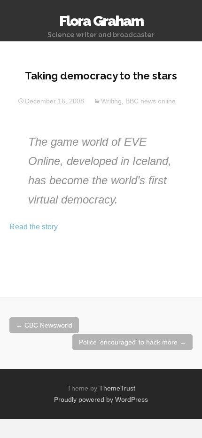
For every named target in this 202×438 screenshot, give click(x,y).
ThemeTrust (117, 388)
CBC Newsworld (44, 325)
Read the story (33, 227)
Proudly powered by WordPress (101, 399)
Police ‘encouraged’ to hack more (132, 342)
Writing (111, 101)
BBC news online (150, 101)
